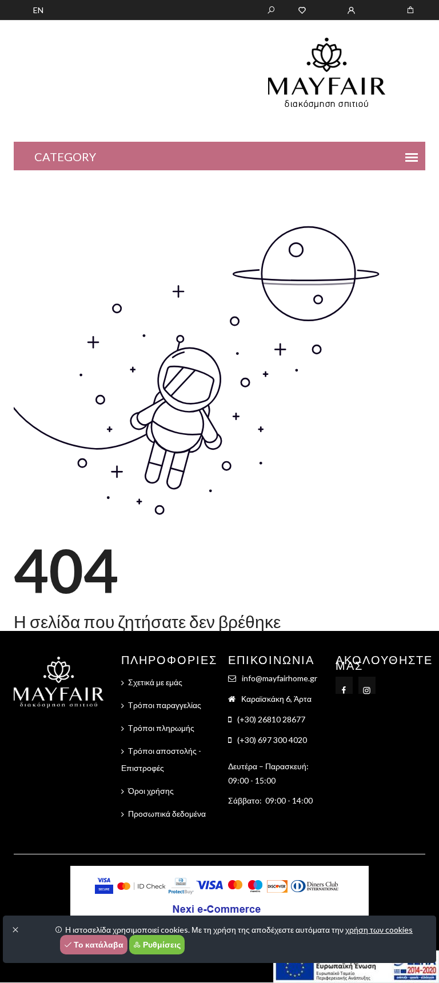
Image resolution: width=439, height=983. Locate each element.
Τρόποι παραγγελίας (164, 705)
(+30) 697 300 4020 (272, 740)
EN (38, 10)
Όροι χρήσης (151, 791)
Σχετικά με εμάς (155, 682)
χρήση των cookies (379, 929)
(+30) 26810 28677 (271, 719)
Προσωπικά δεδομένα (167, 813)
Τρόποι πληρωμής (161, 728)
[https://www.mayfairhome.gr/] (302, 9)
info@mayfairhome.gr (279, 678)
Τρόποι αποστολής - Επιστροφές (161, 759)
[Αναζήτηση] (271, 9)
